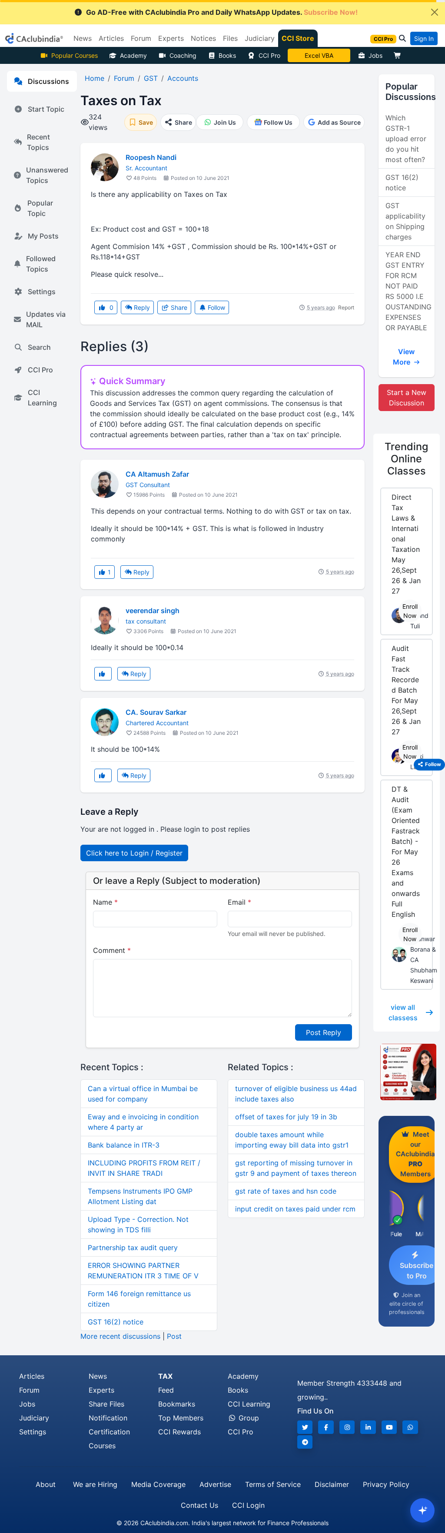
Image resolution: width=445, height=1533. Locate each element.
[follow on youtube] (389, 1427)
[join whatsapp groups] (410, 1427)
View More (404, 356)
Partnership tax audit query (133, 1247)
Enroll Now (410, 611)
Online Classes (406, 458)
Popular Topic (40, 208)
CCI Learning (42, 397)
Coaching (182, 55)
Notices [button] (203, 38)
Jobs (375, 55)
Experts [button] (171, 38)
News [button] (82, 38)
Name (105, 902)
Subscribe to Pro (416, 1270)
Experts (101, 1390)
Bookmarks (176, 1404)
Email (239, 902)
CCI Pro (269, 55)
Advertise (215, 1484)
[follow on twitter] (305, 1427)
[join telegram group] (305, 1442)
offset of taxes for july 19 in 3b (286, 1116)
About (46, 1484)
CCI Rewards (179, 1431)
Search (39, 347)
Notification (108, 1418)
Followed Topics (41, 263)
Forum (29, 1390)
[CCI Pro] (407, 1072)
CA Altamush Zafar (157, 474)
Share (178, 307)
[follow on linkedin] (368, 1427)
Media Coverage (158, 1484)
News (98, 1376)
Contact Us (199, 1505)
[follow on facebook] (326, 1427)
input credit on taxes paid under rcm (295, 1208)
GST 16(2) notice (115, 1321)
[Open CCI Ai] (422, 1510)
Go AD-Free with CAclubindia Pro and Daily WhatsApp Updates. (222, 12)
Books (227, 55)
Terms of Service (273, 1484)
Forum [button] (141, 38)
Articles (31, 1376)
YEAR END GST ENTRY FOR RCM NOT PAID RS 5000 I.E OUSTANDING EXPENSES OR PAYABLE (408, 291)
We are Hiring (95, 1484)
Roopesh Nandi (151, 157)
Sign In (424, 38)
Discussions (48, 81)
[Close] (434, 12)
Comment (112, 950)
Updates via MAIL (46, 319)
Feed (166, 1390)
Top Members (180, 1418)
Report (346, 307)
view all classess (403, 1012)
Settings (42, 291)
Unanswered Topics (47, 175)
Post (174, 1336)
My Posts (43, 236)
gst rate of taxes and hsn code (285, 1191)
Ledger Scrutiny (319, 55)
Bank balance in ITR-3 (123, 1145)
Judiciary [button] (260, 38)
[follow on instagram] (347, 1427)
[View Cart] (399, 55)
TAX (165, 1376)
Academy (133, 55)
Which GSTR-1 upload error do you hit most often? (405, 138)
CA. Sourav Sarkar (156, 712)
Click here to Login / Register (134, 853)
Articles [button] (111, 38)
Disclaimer (332, 1484)
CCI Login (248, 1505)
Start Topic (46, 109)
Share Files (106, 1404)
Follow (215, 307)
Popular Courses (74, 55)
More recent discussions (120, 1336)
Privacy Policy (386, 1484)
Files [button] (230, 38)
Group (247, 1418)
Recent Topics (38, 142)
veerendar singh (152, 610)
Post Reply (323, 1032)
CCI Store (298, 38)
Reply (141, 307)
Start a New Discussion (406, 397)
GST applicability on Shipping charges (405, 221)
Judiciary (34, 1418)
